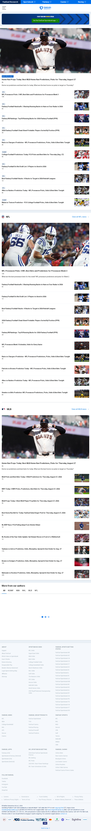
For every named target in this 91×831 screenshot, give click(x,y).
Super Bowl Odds (34, 653)
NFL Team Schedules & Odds (37, 766)
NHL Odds (32, 671)
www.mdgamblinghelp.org (56, 810)
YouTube (4, 787)
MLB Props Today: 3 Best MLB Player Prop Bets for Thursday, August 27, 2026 (30, 501)
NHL (24, 590)
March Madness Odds (35, 668)
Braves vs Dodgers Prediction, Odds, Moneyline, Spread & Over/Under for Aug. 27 (32, 561)
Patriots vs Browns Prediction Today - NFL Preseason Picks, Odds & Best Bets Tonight (34, 368)
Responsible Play (7, 665)
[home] (45, 8)
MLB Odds (32, 659)
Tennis (57, 736)
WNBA (57, 742)
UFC (3, 730)
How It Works (6, 659)
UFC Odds (32, 679)
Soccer (4, 733)
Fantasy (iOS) (6, 753)
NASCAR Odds (33, 685)
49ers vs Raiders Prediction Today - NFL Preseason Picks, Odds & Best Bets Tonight (33, 190)
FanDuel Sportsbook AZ (62, 655)
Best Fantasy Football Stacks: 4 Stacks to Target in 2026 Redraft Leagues (28, 178)
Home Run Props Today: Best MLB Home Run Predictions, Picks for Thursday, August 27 (39, 79)
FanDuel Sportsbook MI (62, 684)
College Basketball (7, 724)
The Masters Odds (34, 676)
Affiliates (4, 673)
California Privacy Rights (11, 799)
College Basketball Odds (36, 665)
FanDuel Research (10, 2)
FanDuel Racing (33, 727)
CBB (56, 745)
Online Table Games (61, 767)
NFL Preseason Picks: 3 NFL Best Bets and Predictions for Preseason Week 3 (30, 94)
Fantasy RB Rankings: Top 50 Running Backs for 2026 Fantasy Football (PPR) (30, 118)
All (4, 590)
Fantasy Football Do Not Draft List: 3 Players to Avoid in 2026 (24, 166)
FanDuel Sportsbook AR (62, 652)
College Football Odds (35, 662)
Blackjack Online (60, 759)
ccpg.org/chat (59, 808)
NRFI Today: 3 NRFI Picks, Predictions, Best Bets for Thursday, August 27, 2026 (31, 489)
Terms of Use (26, 799)
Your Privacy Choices (45, 799)
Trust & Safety (43, 796)
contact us (63, 814)
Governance (25, 796)
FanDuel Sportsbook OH (62, 696)
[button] (45, 21)
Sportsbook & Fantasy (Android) (11, 756)
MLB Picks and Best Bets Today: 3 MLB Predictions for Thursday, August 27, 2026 (32, 477)
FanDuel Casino (33, 724)
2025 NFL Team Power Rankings (38, 763)
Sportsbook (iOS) (7, 759)
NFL (36, 590)
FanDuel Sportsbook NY (62, 693)
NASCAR (58, 739)
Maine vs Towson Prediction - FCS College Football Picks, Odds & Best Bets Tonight (33, 202)
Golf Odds (32, 673)
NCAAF (10, 590)
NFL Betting (32, 758)
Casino (63, 2)
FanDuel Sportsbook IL (62, 673)
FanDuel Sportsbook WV (62, 710)
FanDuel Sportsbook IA (62, 670)
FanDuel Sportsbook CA (62, 658)
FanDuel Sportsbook (35, 718)
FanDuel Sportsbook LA (62, 678)
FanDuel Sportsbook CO (62, 661)
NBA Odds (32, 656)
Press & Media (78, 799)
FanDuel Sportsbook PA (62, 699)
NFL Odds (32, 650)
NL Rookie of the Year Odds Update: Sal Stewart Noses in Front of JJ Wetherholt (31, 537)
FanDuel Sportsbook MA (62, 681)
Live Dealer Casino (61, 761)
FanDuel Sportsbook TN (62, 702)
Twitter (4, 781)
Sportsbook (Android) (8, 761)
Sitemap (4, 676)
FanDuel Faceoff (34, 730)
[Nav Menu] (4, 8)
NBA (18, 590)
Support (4, 650)
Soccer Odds (33, 682)
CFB (56, 730)
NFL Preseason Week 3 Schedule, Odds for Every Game (22, 344)
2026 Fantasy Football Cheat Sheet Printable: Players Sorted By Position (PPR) (30, 130)
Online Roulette (60, 764)
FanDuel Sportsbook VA (62, 704)
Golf (56, 733)
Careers (6, 796)
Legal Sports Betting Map (9, 671)
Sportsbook (28, 2)
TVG (30, 721)
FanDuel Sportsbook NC (62, 687)
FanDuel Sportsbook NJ (62, 690)
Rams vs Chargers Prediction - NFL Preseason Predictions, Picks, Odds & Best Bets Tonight (36, 142)
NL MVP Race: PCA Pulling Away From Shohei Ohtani (21, 525)
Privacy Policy (78, 796)
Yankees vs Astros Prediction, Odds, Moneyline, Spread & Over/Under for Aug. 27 (31, 549)
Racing (81, 2)
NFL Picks (32, 761)
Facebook (5, 778)
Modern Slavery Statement (10, 668)
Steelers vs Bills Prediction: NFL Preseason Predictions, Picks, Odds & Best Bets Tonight (35, 392)
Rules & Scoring (6, 662)
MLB (30, 590)
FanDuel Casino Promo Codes (64, 770)
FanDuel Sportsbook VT (62, 707)
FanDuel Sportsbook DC (62, 667)
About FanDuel (6, 653)
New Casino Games (61, 756)
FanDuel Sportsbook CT (62, 664)
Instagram (5, 784)
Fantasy (46, 2)
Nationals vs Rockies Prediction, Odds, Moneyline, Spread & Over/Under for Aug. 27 (32, 573)
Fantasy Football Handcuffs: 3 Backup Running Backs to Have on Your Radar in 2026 (32, 106)
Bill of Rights (61, 796)
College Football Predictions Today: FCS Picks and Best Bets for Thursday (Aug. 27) (33, 154)
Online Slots (59, 753)
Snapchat (5, 790)
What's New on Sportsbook (10, 656)
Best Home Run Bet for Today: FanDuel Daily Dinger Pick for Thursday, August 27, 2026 (33, 513)
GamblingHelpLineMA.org (9, 810)
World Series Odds (34, 688)
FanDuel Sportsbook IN (62, 675)
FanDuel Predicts (34, 733)
